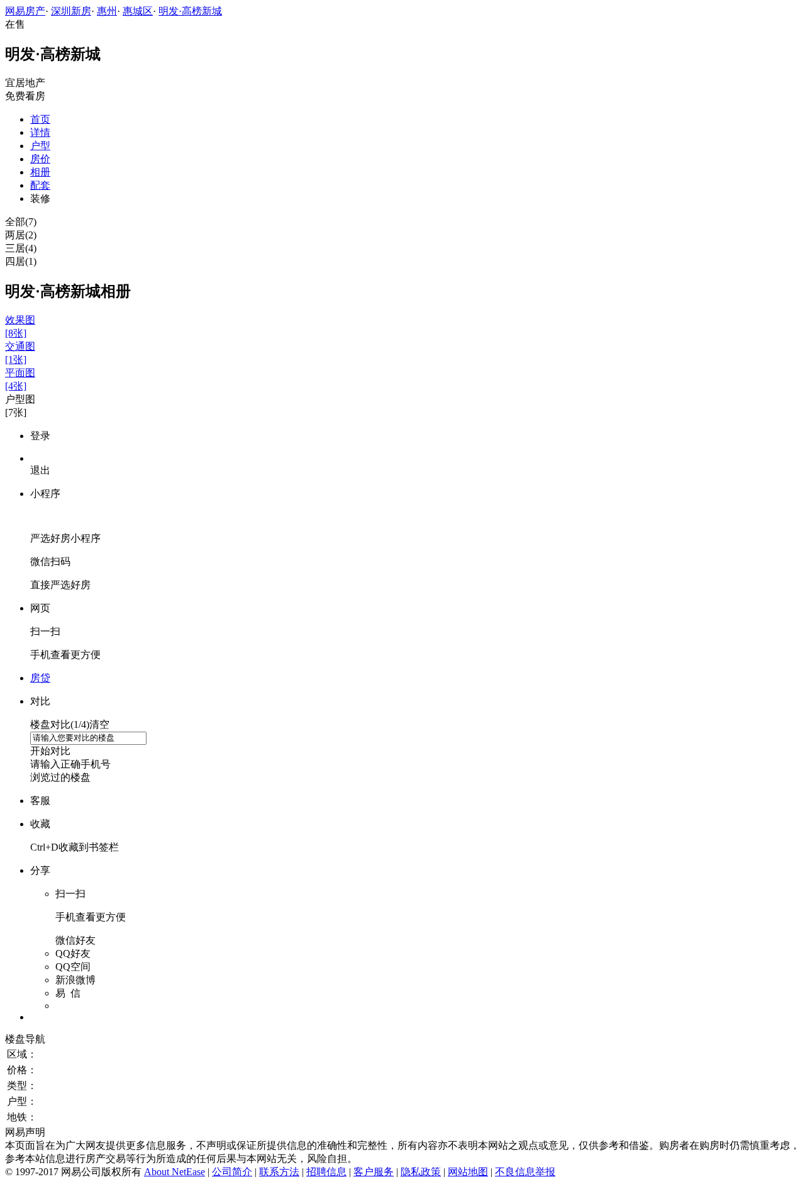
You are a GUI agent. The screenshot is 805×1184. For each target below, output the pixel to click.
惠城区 (138, 11)
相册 (40, 172)
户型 (40, 145)
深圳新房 (71, 11)
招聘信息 (326, 1171)
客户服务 (373, 1171)
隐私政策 (421, 1171)
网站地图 (468, 1171)
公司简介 (232, 1171)
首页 (40, 119)
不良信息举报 (525, 1171)
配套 (40, 185)
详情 (40, 132)
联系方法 (279, 1171)
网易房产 (25, 11)
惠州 (107, 11)
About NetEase (174, 1171)
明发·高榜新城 (190, 11)
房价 (40, 159)
